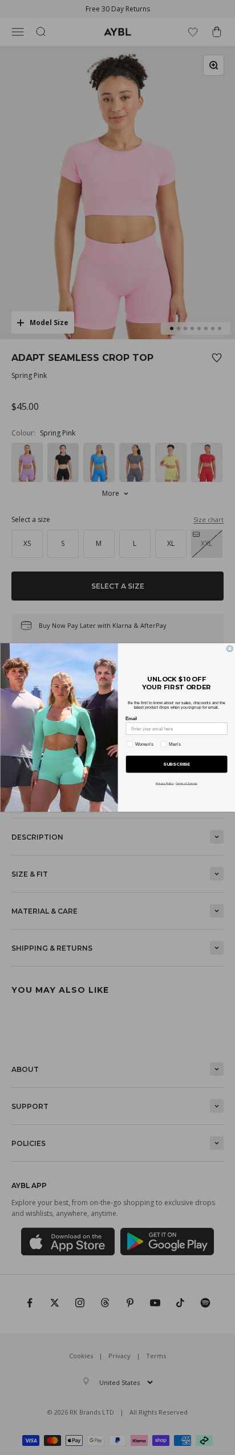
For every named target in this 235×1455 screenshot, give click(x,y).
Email (131, 718)
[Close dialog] (229, 649)
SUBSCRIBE (176, 764)
